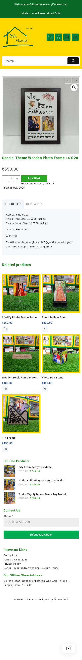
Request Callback (41, 534)
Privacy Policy (12, 563)
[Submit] (73, 60)
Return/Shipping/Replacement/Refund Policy (31, 568)
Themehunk (61, 599)
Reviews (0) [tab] (34, 204)
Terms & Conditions (15, 559)
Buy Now (34, 178)
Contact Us (10, 555)
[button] (74, 87)
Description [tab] (13, 204)
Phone (9, 516)
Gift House (30, 599)
